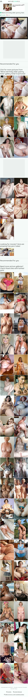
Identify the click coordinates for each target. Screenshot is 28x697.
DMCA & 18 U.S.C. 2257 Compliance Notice (14, 694)
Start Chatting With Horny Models (18, 6)
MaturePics (14, 1)
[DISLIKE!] (7, 15)
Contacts (9, 692)
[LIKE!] (1, 15)
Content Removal (18, 692)
